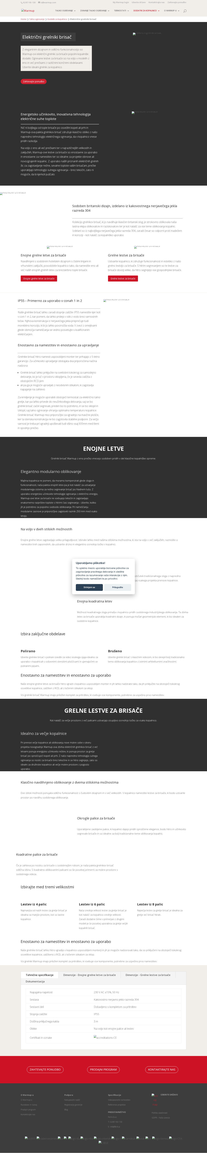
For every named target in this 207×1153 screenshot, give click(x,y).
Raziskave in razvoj (29, 1104)
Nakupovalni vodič (72, 1100)
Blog (66, 1109)
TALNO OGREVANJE (64, 11)
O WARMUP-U (170, 11)
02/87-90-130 (29, 2)
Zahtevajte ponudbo (177, 2)
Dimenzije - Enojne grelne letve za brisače (89, 975)
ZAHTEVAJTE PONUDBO (45, 1069)
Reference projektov (117, 1104)
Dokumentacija (35, 981)
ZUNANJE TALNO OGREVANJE (93, 11)
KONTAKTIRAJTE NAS (161, 1069)
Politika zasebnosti (159, 1112)
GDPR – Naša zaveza (161, 1117)
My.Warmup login (121, 2)
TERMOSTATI (120, 11)
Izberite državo (139, 2)
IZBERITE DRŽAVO (169, 1094)
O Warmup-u (26, 1100)
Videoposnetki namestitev (119, 1100)
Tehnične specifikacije (40, 975)
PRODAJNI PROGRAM (103, 1069)
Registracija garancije (73, 1104)
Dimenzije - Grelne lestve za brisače (148, 975)
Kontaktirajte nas (157, 2)
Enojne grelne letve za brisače (38, 278)
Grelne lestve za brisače (123, 278)
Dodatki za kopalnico (57, 19)
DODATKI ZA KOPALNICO (145, 11)
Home (24, 19)
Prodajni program (28, 1109)
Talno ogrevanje (37, 19)
